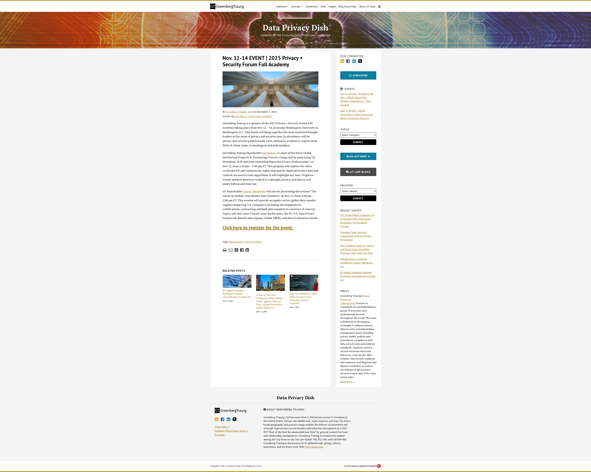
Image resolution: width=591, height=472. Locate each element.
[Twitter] (360, 61)
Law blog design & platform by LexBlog (360, 466)
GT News (257, 241)
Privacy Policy (221, 426)
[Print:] (225, 250)
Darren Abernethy (254, 191)
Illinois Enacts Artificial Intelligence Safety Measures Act (356, 262)
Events (257, 116)
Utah (323, 6)
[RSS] (342, 61)
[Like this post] (242, 250)
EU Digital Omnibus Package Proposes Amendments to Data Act (237, 294)
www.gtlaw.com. (314, 446)
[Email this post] (231, 250)
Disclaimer (220, 434)
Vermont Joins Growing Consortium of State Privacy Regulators (356, 236)
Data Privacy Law (243, 116)
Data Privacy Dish (295, 27)
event (247, 241)
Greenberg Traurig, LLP (239, 111)
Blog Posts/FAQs (347, 6)
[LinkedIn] (354, 61)
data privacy (236, 241)
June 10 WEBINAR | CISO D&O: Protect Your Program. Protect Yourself (303, 298)
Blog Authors (354, 155)
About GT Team (367, 6)
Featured (267, 116)
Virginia (332, 6)
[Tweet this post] (236, 250)
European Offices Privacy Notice (230, 430)
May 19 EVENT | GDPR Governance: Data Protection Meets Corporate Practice (356, 114)
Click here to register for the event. (258, 228)
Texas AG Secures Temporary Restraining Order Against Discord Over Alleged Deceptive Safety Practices (269, 301)
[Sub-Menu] (287, 6)
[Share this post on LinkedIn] (247, 250)
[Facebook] (348, 61)
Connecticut (312, 6)
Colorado (295, 6)
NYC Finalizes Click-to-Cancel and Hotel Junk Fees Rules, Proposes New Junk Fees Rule (357, 249)
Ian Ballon (268, 153)
